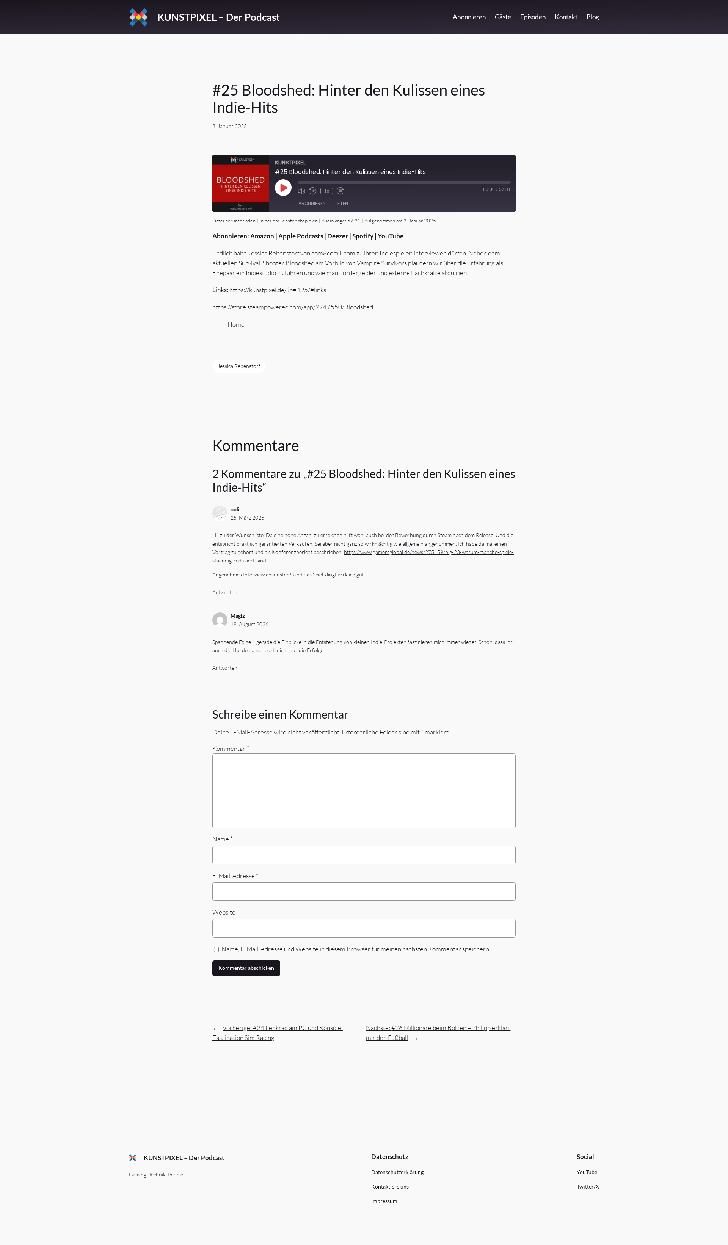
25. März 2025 (247, 517)
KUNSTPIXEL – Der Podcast (218, 17)
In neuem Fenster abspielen (288, 221)
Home (236, 324)
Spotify (362, 236)
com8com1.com (333, 253)
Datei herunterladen (234, 221)
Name (222, 839)
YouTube (390, 236)
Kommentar (230, 748)
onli (235, 509)
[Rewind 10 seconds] (313, 191)
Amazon (262, 236)
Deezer (337, 236)
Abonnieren (312, 203)
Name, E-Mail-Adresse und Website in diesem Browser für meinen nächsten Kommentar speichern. (355, 949)
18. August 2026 (249, 624)
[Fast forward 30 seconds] (340, 191)
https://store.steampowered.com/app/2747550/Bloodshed (292, 307)
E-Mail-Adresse (235, 876)
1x (326, 191)
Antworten (224, 592)
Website (223, 912)
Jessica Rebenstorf (239, 366)
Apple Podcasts (300, 236)
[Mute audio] (301, 191)
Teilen (341, 203)
